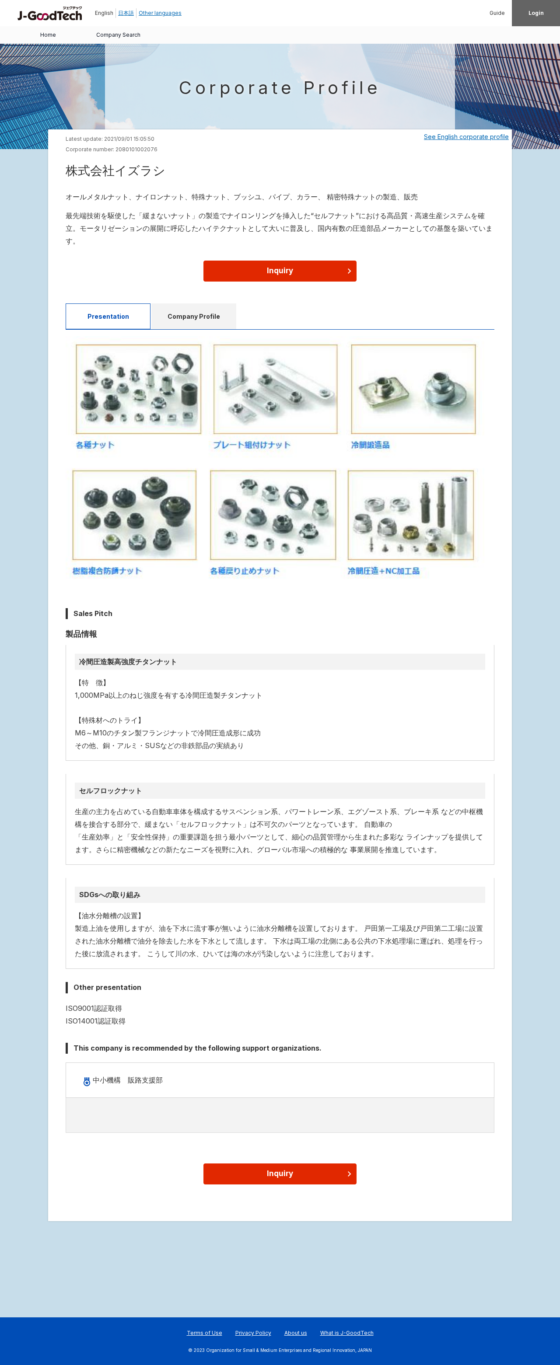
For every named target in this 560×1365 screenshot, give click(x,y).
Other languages (160, 13)
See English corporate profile (466, 136)
